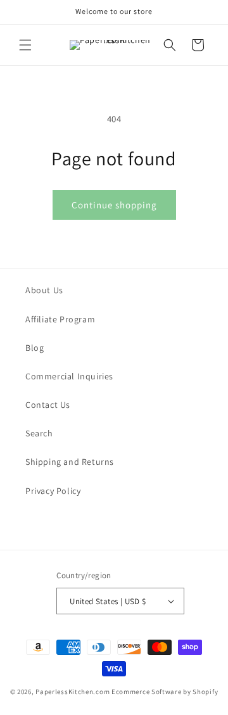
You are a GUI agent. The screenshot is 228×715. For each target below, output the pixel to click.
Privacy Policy (52, 491)
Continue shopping (114, 205)
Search (39, 433)
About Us (44, 290)
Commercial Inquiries (69, 376)
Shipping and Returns (69, 461)
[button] (25, 45)
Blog (34, 347)
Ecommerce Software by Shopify (164, 691)
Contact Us (47, 404)
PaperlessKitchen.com (72, 691)
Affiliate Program (60, 319)
